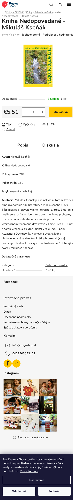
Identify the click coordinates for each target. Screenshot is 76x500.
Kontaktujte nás (14, 306)
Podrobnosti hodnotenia (58, 35)
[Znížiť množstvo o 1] (24, 112)
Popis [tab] (22, 145)
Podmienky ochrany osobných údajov (27, 322)
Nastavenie (36, 480)
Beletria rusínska (56, 265)
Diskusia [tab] (50, 145)
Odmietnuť (19, 491)
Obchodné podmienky (17, 317)
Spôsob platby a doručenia (20, 328)
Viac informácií (29, 471)
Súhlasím (54, 491)
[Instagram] (16, 363)
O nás (7, 312)
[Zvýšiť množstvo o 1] (42, 112)
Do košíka (61, 112)
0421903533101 (23, 353)
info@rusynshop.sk (24, 345)
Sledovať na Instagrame (33, 437)
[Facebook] (8, 363)
